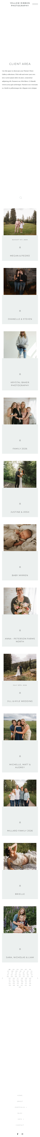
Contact (20, 1125)
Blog (20, 1113)
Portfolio (20, 1107)
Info (20, 1119)
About (20, 1101)
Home (20, 1095)
